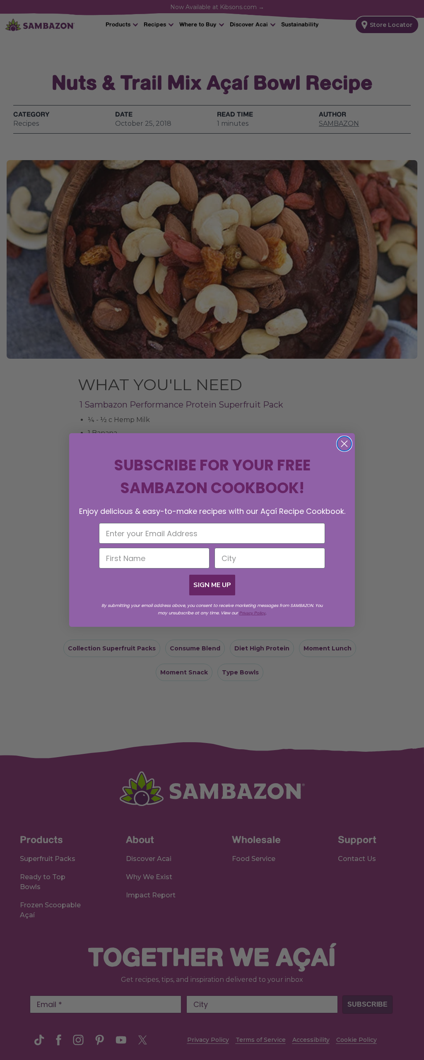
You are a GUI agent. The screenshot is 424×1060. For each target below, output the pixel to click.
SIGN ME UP (212, 585)
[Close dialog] (344, 443)
